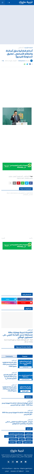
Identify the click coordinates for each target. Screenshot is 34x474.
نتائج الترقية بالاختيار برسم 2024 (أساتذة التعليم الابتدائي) (10, 376)
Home (27, 471)
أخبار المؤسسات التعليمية (16, 433)
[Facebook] (30, 64)
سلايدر (10, 176)
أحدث (30, 238)
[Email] (14, 183)
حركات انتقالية (13, 439)
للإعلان (7, 471)
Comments (9, 356)
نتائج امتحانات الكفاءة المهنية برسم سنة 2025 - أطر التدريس (17, 413)
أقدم (3, 238)
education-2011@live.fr (17, 471)
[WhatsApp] (24, 64)
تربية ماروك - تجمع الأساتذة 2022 (10, 468)
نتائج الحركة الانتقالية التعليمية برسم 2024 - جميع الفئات (9, 364)
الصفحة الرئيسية (28, 47)
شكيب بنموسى (29, 178)
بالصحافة (29, 439)
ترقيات (21, 439)
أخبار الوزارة (28, 436)
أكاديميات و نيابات (10, 436)
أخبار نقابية (20, 436)
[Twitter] (27, 64)
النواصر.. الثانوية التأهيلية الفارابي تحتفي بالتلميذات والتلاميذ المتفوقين (19, 423)
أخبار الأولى (20, 47)
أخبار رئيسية (20, 176)
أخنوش (15, 176)
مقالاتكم (12, 442)
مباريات (19, 442)
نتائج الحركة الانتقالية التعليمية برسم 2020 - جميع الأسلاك (9, 389)
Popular (24, 356)
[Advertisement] (17, 25)
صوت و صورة (20, 178)
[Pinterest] (18, 183)
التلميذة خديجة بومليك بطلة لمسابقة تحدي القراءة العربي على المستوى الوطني (18, 335)
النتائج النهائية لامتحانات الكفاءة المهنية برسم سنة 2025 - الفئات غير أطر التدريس (17, 404)
